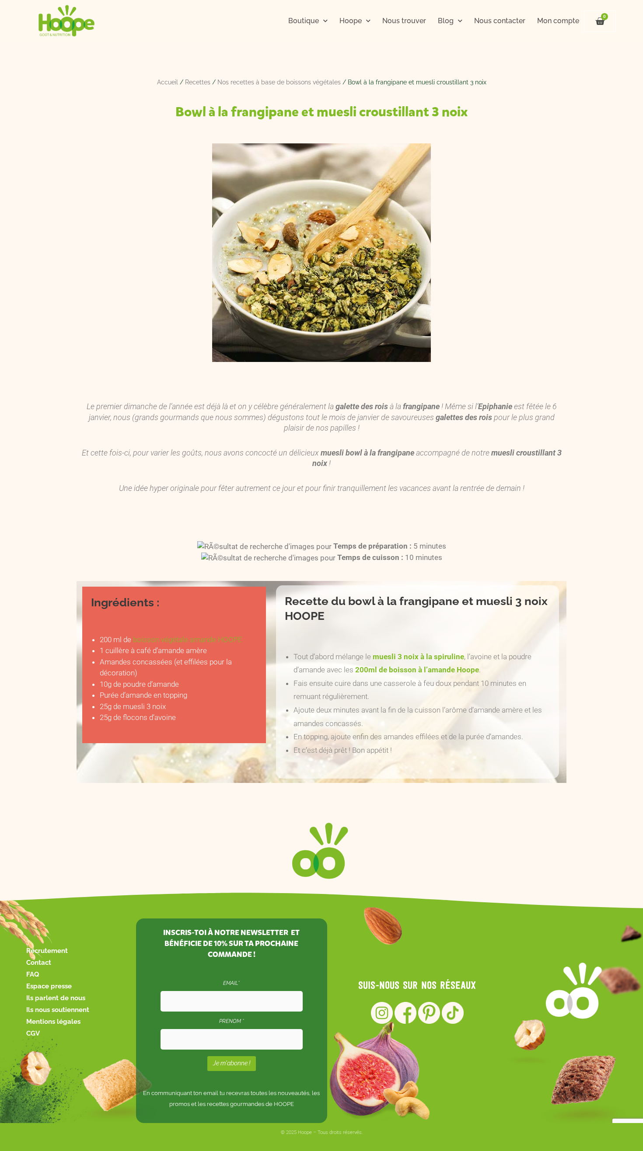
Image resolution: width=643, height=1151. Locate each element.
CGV (33, 1033)
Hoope (350, 21)
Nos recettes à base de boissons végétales (279, 82)
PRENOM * (231, 1021)
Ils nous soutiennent (57, 1010)
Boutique (303, 21)
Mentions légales (53, 1022)
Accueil (167, 82)
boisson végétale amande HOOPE (187, 639)
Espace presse (49, 986)
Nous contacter (499, 21)
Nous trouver (404, 21)
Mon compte (558, 21)
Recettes (197, 82)
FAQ (32, 974)
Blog (446, 21)
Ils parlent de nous (55, 998)
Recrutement (47, 951)
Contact (38, 963)
